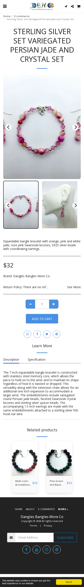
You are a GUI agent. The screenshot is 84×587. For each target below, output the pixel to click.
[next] (75, 127)
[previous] (8, 127)
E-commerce (22, 16)
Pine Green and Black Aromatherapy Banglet (58, 483)
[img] (25, 458)
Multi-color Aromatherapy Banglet (23, 483)
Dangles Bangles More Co (31, 276)
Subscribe (65, 538)
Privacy (48, 525)
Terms (33, 525)
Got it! (69, 582)
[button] (4, 6)
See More (74, 287)
